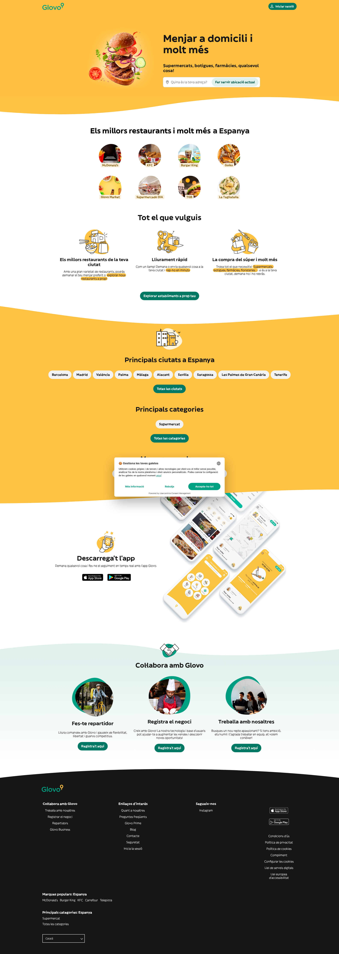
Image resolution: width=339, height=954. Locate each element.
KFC (80, 900)
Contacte (133, 836)
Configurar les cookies (279, 861)
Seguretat (133, 842)
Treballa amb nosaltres (60, 810)
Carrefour (91, 900)
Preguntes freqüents (133, 816)
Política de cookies (279, 848)
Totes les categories (55, 924)
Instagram (206, 810)
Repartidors (60, 823)
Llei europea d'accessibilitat (279, 875)
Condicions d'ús (278, 836)
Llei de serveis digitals (279, 868)
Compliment (278, 855)
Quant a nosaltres (133, 810)
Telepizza (106, 900)
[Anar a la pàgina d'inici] (53, 6)
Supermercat (51, 918)
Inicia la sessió (133, 848)
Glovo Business (60, 829)
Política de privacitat (279, 842)
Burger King (67, 900)
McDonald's (50, 900)
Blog (133, 829)
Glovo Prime (133, 823)
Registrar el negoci (60, 816)
